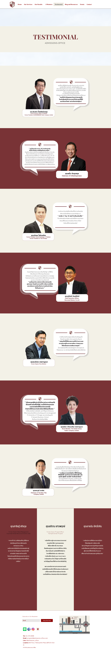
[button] (28, 4)
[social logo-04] (29, 629)
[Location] (37, 629)
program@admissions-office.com (37, 638)
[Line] (24, 629)
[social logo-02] (33, 629)
